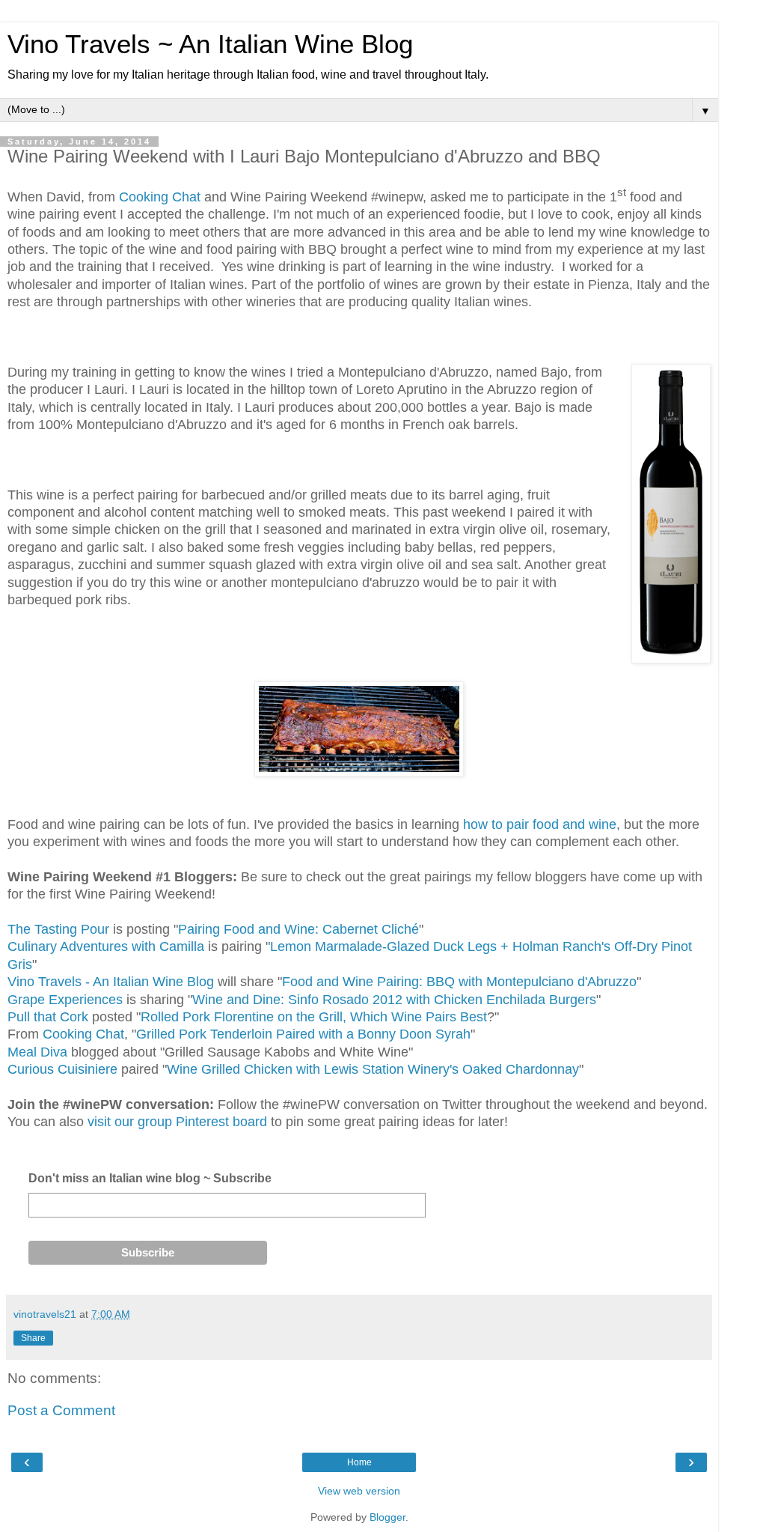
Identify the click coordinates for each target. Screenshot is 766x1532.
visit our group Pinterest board (175, 1121)
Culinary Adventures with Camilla (107, 946)
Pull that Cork (47, 1016)
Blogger (387, 1517)
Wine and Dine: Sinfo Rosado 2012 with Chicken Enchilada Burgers (394, 999)
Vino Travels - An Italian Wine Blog (112, 981)
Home (359, 1462)
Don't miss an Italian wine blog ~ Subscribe (150, 1178)
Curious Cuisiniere (62, 1069)
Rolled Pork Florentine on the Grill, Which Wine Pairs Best (314, 1016)
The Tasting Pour (58, 929)
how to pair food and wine (539, 824)
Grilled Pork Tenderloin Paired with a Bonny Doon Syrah (303, 1034)
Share (33, 1338)
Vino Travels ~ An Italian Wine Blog (210, 44)
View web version (359, 1491)
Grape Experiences (65, 999)
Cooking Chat (159, 196)
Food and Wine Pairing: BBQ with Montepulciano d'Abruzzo (459, 981)
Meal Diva (37, 1052)
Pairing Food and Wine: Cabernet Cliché (298, 929)
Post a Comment (61, 1410)
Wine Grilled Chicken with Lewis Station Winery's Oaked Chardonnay (373, 1069)
